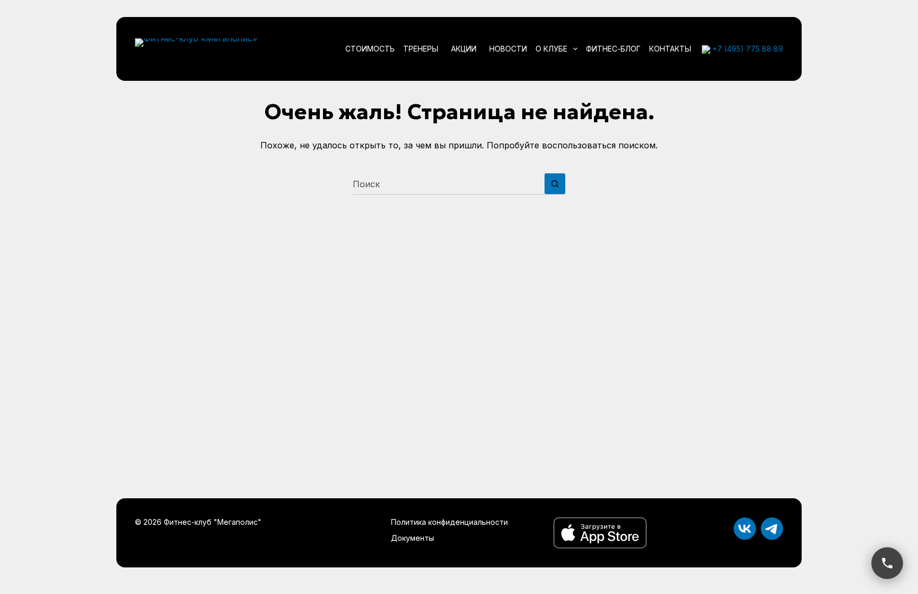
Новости (508, 48)
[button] (887, 563)
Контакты (670, 48)
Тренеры (420, 48)
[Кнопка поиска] (555, 183)
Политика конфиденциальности (449, 521)
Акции (464, 48)
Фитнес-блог (613, 48)
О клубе (551, 48)
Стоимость (370, 48)
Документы (412, 537)
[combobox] (449, 184)
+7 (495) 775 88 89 (747, 48)
